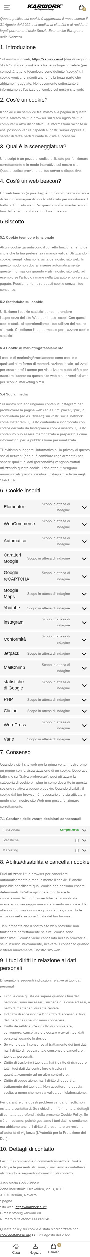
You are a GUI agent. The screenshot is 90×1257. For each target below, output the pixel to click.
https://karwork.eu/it (47, 59)
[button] (82, 8)
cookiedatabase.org (15, 1235)
